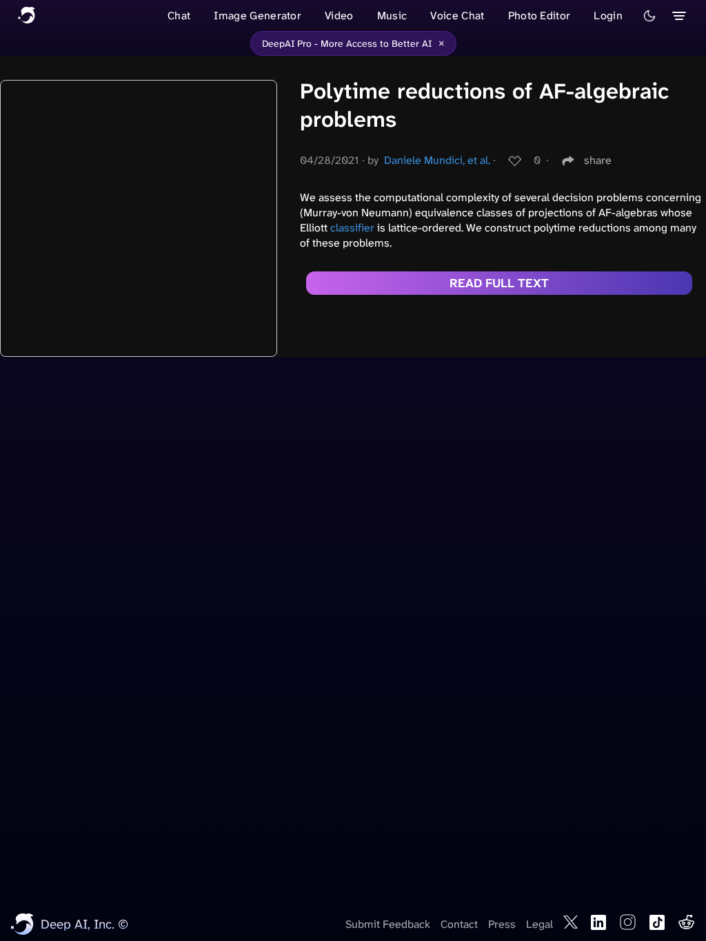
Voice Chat (457, 15)
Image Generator (257, 15)
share (598, 160)
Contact (459, 924)
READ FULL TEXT (499, 283)
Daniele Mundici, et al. (437, 160)
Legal (539, 924)
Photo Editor (539, 15)
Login (608, 15)
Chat (179, 15)
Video (339, 15)
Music (392, 15)
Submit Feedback (387, 924)
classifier (352, 227)
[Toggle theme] (649, 16)
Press (502, 924)
